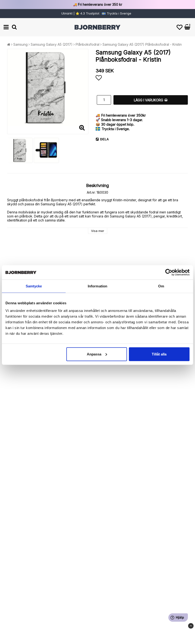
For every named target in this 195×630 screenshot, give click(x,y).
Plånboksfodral (87, 44)
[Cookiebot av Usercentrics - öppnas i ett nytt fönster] (169, 272)
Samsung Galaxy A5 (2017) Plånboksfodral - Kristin (142, 44)
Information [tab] (97, 286)
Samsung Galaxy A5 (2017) (52, 44)
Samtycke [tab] (34, 286)
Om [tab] (161, 286)
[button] (179, 27)
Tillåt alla (159, 354)
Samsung (20, 44)
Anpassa (94, 354)
